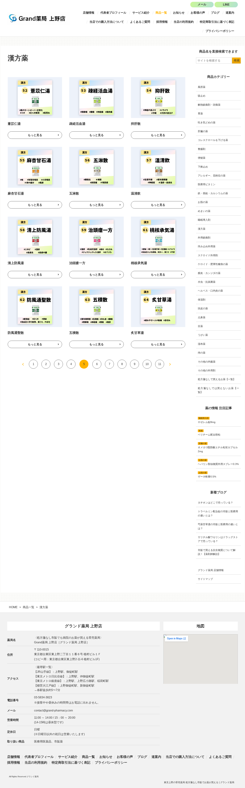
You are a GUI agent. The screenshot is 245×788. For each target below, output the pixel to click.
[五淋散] (96, 205)
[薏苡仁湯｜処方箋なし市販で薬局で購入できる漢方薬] (35, 97)
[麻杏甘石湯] (35, 205)
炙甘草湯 (137, 333)
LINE (226, 4)
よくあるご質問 (140, 21)
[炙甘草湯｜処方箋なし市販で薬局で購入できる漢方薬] (158, 306)
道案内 (230, 12)
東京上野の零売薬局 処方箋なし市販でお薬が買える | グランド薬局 (199, 782)
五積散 (74, 333)
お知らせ (179, 12)
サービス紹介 (141, 12)
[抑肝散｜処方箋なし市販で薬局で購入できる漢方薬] (158, 97)
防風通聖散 (16, 333)
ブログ (215, 12)
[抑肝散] (158, 135)
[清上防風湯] (35, 274)
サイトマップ (205, 579)
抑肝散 (136, 124)
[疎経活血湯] (96, 135)
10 (147, 364)
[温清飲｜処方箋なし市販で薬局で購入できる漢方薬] (158, 167)
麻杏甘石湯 (16, 193)
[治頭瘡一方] (96, 274)
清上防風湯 (16, 263)
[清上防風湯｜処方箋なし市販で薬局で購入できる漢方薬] (35, 237)
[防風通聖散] (35, 344)
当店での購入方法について (106, 21)
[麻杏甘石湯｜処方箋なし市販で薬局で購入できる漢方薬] (35, 167)
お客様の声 (198, 12)
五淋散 (74, 193)
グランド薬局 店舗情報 (211, 570)
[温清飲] (158, 205)
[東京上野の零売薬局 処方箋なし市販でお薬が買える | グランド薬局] (38, 18)
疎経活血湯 (77, 124)
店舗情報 (88, 12)
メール (202, 4)
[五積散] (96, 344)
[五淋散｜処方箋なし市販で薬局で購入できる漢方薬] (96, 167)
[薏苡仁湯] (35, 135)
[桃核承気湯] (158, 274)
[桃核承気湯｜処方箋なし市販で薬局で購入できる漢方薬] (158, 237)
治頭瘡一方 (77, 263)
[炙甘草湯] (158, 344)
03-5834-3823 (43, 697)
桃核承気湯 (139, 263)
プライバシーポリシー (220, 30)
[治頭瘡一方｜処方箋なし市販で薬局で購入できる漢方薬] (96, 237)
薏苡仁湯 (14, 124)
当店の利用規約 (184, 21)
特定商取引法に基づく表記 (217, 21)
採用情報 (162, 21)
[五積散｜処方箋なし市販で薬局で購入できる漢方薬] (96, 306)
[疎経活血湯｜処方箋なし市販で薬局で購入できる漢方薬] (96, 97)
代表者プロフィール (113, 12)
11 (159, 364)
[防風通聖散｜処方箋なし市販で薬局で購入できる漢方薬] (35, 306)
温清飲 (136, 193)
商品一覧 (161, 12)
